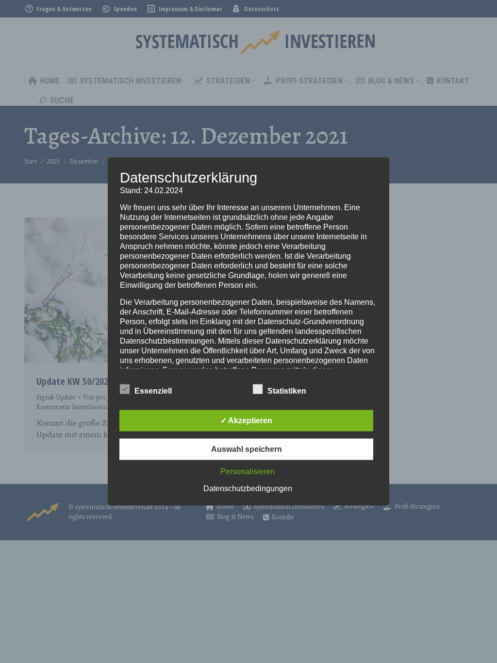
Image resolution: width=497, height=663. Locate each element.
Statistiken (286, 390)
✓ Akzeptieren (246, 420)
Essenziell (153, 390)
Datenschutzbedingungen (247, 488)
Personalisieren (247, 471)
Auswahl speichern (246, 449)
